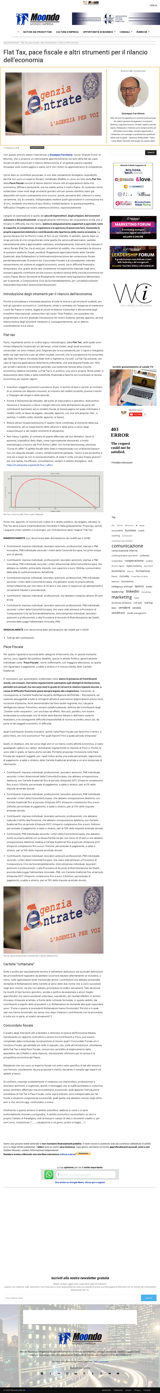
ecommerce (118, 571)
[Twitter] (33, 1134)
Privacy (137, 1390)
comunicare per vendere (122, 541)
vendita (136, 607)
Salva (44, 1134)
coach (141, 530)
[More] (87, 1134)
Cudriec (149, 561)
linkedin (132, 591)
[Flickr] (59, 1374)
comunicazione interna (125, 550)
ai (136, 525)
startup (148, 602)
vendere (124, 607)
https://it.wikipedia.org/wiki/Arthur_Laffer (29, 465)
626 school (129, 525)
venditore (118, 612)
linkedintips (146, 592)
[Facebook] (26, 1134)
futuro (114, 576)
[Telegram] (80, 1134)
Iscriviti (149, 1298)
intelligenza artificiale (122, 586)
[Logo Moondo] (37, 19)
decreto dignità (118, 566)
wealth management (136, 613)
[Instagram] (67, 1373)
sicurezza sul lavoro (121, 602)
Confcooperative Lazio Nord (125, 555)
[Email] (66, 1134)
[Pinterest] (84, 1374)
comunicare (127, 536)
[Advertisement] (133, 338)
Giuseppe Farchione (133, 113)
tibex (114, 607)
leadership (118, 591)
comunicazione (127, 545)
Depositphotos (100, 1361)
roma (136, 598)
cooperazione (134, 560)
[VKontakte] (109, 1374)
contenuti (144, 555)
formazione (143, 571)
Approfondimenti (11, 42)
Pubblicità (118, 1390)
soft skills (138, 603)
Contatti (146, 1390)
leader (149, 586)
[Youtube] (118, 1374)
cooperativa (117, 561)
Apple (142, 525)
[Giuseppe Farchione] (133, 91)
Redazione (106, 1390)
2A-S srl (120, 525)
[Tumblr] (73, 1134)
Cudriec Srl (30, 1390)
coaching (116, 535)
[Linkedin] (59, 1134)
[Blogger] (42, 1374)
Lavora (128, 1390)
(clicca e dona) (68, 1154)
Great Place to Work (139, 576)
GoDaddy (124, 576)
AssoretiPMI (117, 530)
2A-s (113, 525)
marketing (122, 597)
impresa (115, 581)
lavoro (139, 586)
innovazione (127, 581)
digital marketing (134, 566)
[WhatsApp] (51, 1134)
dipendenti (148, 566)
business (130, 530)
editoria (130, 571)
